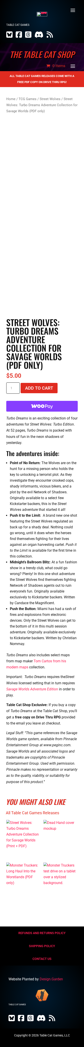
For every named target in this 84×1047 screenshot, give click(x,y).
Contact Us (42, 959)
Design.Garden (51, 979)
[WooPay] (42, 406)
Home (10, 99)
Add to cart (39, 388)
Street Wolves (50, 99)
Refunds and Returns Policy (42, 933)
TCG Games (28, 99)
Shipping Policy (42, 946)
